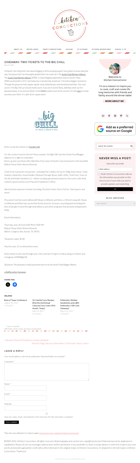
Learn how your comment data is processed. (59, 433)
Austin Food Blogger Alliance (19, 77)
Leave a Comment (13, 326)
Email (7, 394)
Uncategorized (36, 329)
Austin (15, 329)
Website (8, 404)
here (79, 91)
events (20, 329)
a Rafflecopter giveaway (15, 272)
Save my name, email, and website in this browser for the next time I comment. (38, 417)
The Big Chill (34, 147)
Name (7, 384)
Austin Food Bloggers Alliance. (74, 74)
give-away (27, 329)
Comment (9, 361)
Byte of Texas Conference (15, 300)
